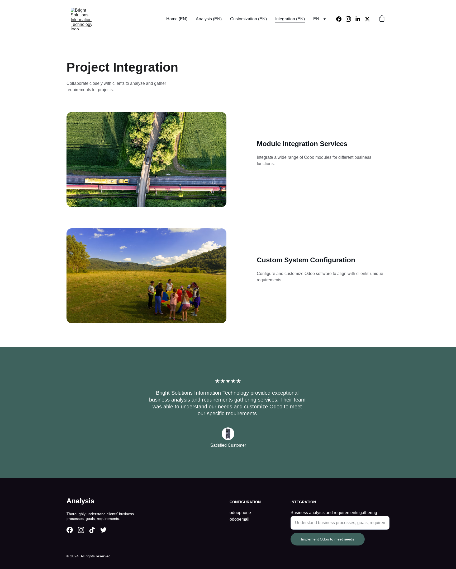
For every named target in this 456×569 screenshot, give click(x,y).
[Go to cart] (381, 19)
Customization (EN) (248, 19)
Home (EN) (176, 19)
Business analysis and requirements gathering (334, 512)
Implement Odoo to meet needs (327, 539)
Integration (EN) (290, 19)
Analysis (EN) (209, 19)
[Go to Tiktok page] (92, 530)
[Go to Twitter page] (367, 19)
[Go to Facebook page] (341, 19)
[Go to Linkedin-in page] (360, 19)
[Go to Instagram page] (350, 19)
